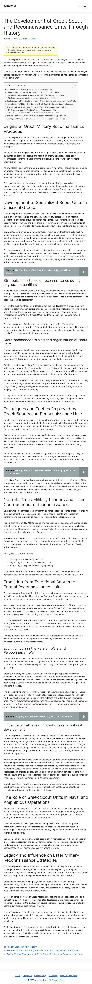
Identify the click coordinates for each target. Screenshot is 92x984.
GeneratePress (58, 980)
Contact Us (27, 976)
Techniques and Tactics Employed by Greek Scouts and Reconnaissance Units (41, 101)
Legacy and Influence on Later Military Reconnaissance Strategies (36, 119)
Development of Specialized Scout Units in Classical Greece (33, 92)
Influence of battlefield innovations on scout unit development (35, 113)
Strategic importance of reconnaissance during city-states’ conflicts (37, 95)
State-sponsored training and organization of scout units (33, 98)
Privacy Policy (40, 976)
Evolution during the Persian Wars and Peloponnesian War (33, 110)
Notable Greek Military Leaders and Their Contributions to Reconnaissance (40, 104)
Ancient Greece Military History (22, 947)
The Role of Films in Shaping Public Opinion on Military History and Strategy (43, 950)
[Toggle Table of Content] (73, 86)
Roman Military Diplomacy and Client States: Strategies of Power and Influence (45, 954)
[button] (78, 6)
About (17, 976)
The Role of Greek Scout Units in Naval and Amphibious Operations (36, 116)
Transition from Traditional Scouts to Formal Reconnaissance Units (36, 107)
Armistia (10, 6)
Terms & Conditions (68, 976)
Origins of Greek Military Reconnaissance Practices (29, 89)
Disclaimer (53, 976)
